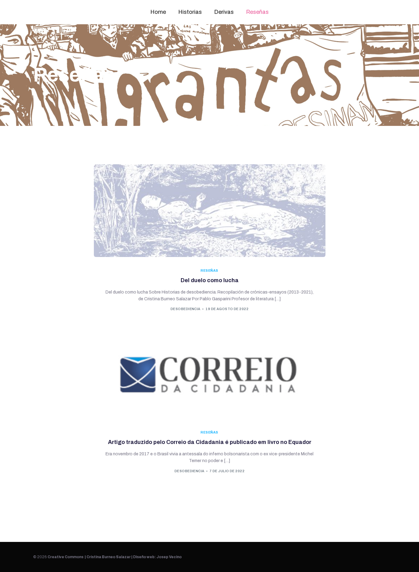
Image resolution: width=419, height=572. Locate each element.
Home (158, 12)
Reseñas (257, 12)
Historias (190, 12)
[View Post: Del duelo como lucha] (209, 210)
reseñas (209, 270)
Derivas (224, 12)
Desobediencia (186, 309)
